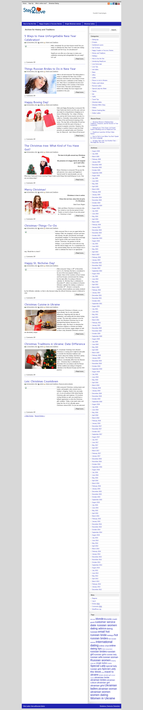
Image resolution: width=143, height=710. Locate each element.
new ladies (95, 69)
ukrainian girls (97, 685)
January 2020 (96, 358)
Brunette (108, 619)
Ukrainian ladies (89, 24)
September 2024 (97, 205)
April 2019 (95, 382)
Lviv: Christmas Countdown (41, 381)
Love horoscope (97, 64)
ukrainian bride (101, 677)
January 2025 (96, 194)
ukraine (101, 675)
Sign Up (30, 3)
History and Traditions (52, 42)
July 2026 (95, 154)
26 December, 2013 (32, 104)
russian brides (98, 651)
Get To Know (96, 47)
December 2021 (97, 295)
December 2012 (97, 589)
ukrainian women (100, 691)
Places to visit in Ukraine (66, 384)
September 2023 (97, 238)
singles (110, 663)
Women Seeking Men (98, 110)
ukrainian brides (98, 680)
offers (94, 75)
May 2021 (95, 314)
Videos (94, 107)
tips (93, 94)
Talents (94, 91)
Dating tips (95, 39)
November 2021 (97, 298)
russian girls (100, 654)
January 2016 (96, 489)
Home (24, 3)
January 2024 (96, 227)
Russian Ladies (96, 86)
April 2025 (95, 186)
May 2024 (95, 216)
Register (94, 598)
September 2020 (97, 336)
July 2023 (95, 243)
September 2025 (97, 173)
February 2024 (96, 224)
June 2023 (95, 246)
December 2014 (97, 524)
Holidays (94, 56)
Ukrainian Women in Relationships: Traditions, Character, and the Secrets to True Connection (104, 123)
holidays (110, 635)
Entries (96, 604)
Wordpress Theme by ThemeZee (110, 706)
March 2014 (95, 548)
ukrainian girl (103, 682)
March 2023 (95, 254)
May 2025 (95, 184)
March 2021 (95, 320)
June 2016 (95, 475)
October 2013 (96, 562)
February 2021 (96, 322)
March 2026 (95, 156)
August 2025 (96, 175)
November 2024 (97, 200)
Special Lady (98, 665)
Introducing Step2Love (99, 61)
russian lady (112, 655)
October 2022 (96, 268)
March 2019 (95, 385)
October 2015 (96, 497)
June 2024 (95, 213)
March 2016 (95, 483)
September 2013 (97, 565)
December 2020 (97, 328)
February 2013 (96, 584)
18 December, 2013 (32, 307)
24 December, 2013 (32, 192)
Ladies (28, 706)
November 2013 (97, 559)
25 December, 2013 (32, 152)
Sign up (33, 706)
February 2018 (96, 420)
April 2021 (95, 317)
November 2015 (97, 494)
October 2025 (96, 170)
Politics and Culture (98, 83)
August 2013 (96, 568)
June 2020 (95, 344)
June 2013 (95, 573)
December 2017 (97, 426)
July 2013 (95, 570)
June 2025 (95, 181)
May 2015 (95, 510)
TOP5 (94, 97)
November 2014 (97, 527)
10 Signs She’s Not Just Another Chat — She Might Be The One (103, 141)
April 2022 (95, 284)
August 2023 (96, 241)
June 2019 (95, 377)
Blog (24, 706)
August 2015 (96, 502)
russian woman (110, 657)
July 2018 (95, 407)
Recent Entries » (40, 416)
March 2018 (95, 418)
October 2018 (96, 399)
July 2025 (95, 178)
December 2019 (97, 361)
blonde (100, 618)
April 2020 (95, 350)
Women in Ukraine (102, 698)
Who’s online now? (41, 3)
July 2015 (95, 505)
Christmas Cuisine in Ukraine (42, 304)
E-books (94, 42)
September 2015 (97, 499)
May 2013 (95, 576)
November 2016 (97, 461)
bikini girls (92, 619)
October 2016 (96, 464)
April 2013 (95, 578)
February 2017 (96, 453)
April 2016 (95, 480)
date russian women (103, 625)
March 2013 (95, 581)
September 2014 (97, 532)
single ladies (101, 663)
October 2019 (96, 366)
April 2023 (95, 252)
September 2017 (97, 434)
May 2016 (95, 478)
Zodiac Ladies (96, 113)
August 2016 (96, 469)
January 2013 (96, 587)
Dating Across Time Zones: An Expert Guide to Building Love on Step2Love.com (103, 128)
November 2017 (97, 429)
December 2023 (97, 230)
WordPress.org (96, 609)
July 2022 (95, 276)
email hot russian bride (100, 633)
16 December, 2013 (32, 384)
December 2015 (97, 491)
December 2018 (97, 393)
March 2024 (95, 222)
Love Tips (95, 67)
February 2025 (96, 192)
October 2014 (96, 529)
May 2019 (95, 380)
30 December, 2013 (32, 71)
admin (41, 42)
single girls (93, 663)
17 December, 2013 (32, 346)
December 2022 (97, 263)
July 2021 (95, 309)
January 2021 (96, 325)
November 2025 (97, 167)
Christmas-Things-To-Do (40, 225)
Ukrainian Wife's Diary (98, 105)
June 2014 (95, 540)
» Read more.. (79, 59)
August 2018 (96, 404)
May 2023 (95, 249)
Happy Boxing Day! (36, 102)
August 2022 (96, 273)
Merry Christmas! (35, 189)
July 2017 (95, 440)
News (93, 72)
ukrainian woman (107, 688)
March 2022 (95, 287)
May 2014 (95, 543)
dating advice (98, 628)
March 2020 (95, 352)
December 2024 (97, 197)
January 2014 (96, 554)
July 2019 (95, 374)
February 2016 (96, 486)
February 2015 (96, 518)
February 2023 (96, 257)
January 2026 (96, 162)
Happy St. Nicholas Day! (39, 263)
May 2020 (95, 347)
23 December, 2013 (32, 228)
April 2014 (95, 546)
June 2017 (95, 442)
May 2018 (95, 412)
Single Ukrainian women (73, 24)
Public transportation (107, 649)
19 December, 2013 (32, 265)
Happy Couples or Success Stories (50, 24)
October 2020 (96, 333)
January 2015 (96, 521)
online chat (104, 646)
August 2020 (96, 339)
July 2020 (95, 341)
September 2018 (97, 401)
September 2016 (97, 467)
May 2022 (95, 282)
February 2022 (96, 290)
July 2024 (95, 211)
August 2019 (96, 371)
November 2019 (97, 363)
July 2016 (95, 472)
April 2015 (95, 513)
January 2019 (96, 391)
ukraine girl (107, 675)
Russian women (100, 660)
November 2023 (97, 233)
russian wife (96, 657)
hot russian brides (104, 636)
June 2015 (95, 508)
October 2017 (96, 431)
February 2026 (96, 159)
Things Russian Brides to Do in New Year (50, 69)
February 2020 (96, 355)
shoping (113, 661)
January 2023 (96, 260)
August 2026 (96, 151)
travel (102, 672)
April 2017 (95, 448)
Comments (97, 606)
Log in (94, 601)
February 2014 (96, 551)
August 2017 (96, 437)
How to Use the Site (29, 24)
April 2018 (95, 415)
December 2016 (97, 459)
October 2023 (96, 235)
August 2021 (96, 306)
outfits (94, 77)
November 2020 (97, 331)
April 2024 (95, 219)
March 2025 (95, 189)
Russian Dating (40, 706)
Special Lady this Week (99, 88)
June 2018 (95, 410)
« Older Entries (28, 416)
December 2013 (97, 557)
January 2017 (96, 456)
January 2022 (96, 292)
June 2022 (95, 279)
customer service (105, 621)
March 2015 (95, 516)
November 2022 (97, 265)
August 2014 (96, 535)
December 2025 (97, 164)
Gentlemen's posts (97, 45)
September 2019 (97, 369)
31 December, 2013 (32, 42)
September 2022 (97, 271)
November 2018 (97, 396)
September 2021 (97, 303)
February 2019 (96, 388)
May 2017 (95, 445)
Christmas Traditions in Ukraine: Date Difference (54, 344)
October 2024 (96, 203)
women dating (99, 694)
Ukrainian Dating (54, 3)
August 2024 (96, 208)
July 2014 (95, 538)
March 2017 (95, 450)
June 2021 (95, 312)
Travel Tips (95, 99)
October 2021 (96, 301)
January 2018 (96, 423)
